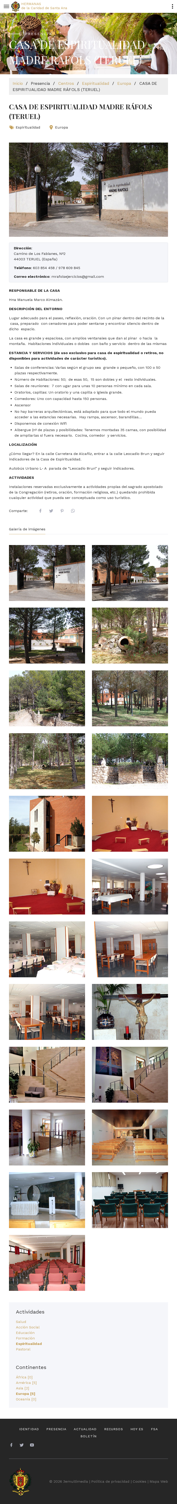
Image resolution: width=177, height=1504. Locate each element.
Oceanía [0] (26, 1399)
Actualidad (85, 1429)
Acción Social (28, 1327)
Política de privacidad (110, 1481)
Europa (124, 83)
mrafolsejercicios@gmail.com (77, 276)
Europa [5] (25, 1393)
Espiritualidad (95, 83)
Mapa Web (159, 1481)
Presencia (56, 1429)
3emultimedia (75, 1481)
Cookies (139, 1481)
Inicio (18, 83)
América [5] (26, 1382)
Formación (25, 1338)
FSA (154, 1429)
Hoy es (137, 1429)
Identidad (29, 1429)
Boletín (88, 1436)
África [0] (24, 1377)
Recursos (113, 1429)
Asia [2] (22, 1388)
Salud (21, 1321)
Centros (66, 83)
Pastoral (23, 1349)
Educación (25, 1332)
